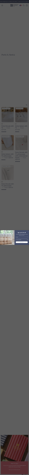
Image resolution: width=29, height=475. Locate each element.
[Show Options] (27, 239)
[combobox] (21, 239)
